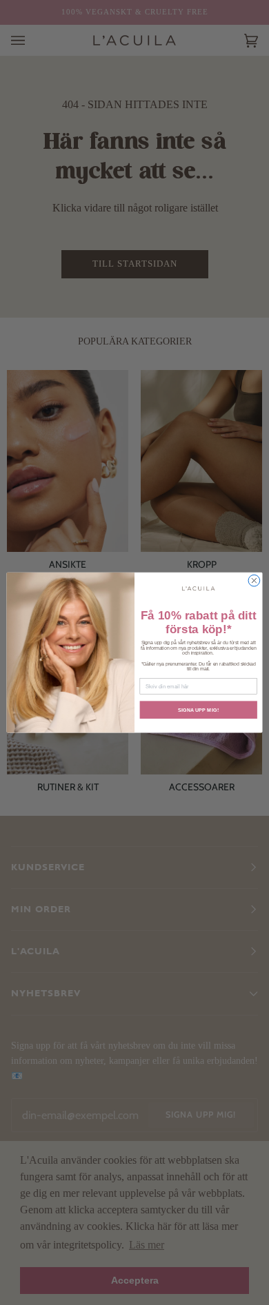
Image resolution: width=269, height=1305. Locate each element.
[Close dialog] (254, 580)
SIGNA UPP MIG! (198, 709)
